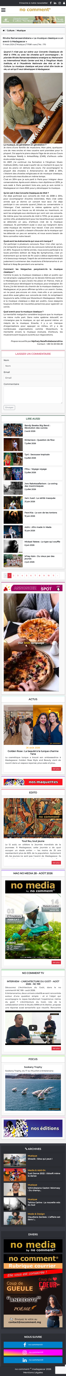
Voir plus (56, 769)
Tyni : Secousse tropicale (37, 454)
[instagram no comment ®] (59, 3)
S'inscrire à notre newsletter (33, 3)
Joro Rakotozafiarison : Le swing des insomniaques (41, 484)
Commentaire (11, 384)
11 (53, 575)
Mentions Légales (33, 1372)
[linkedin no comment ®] (55, 3)
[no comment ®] (64, 3)
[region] (33, 760)
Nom (6, 360)
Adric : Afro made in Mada (38, 527)
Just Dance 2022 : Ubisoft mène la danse (44, 1174)
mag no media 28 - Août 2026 (33, 873)
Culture (10, 30)
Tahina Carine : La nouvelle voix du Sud (44, 1203)
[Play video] (33, 1028)
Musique (21, 30)
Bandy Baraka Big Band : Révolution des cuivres (37, 426)
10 (49, 575)
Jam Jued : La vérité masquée (40, 498)
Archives (34, 1148)
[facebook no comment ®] (51, 3)
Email (7, 372)
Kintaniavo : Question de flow (40, 440)
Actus (33, 699)
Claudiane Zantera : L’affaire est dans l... (44, 1218)
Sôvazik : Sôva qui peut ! (40, 1159)
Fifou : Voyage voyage (36, 469)
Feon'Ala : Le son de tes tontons (41, 512)
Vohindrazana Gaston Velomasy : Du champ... (44, 1189)
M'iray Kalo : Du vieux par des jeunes (39, 557)
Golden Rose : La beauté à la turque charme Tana (33, 752)
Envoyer (9, 407)
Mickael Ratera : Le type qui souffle (42, 541)
